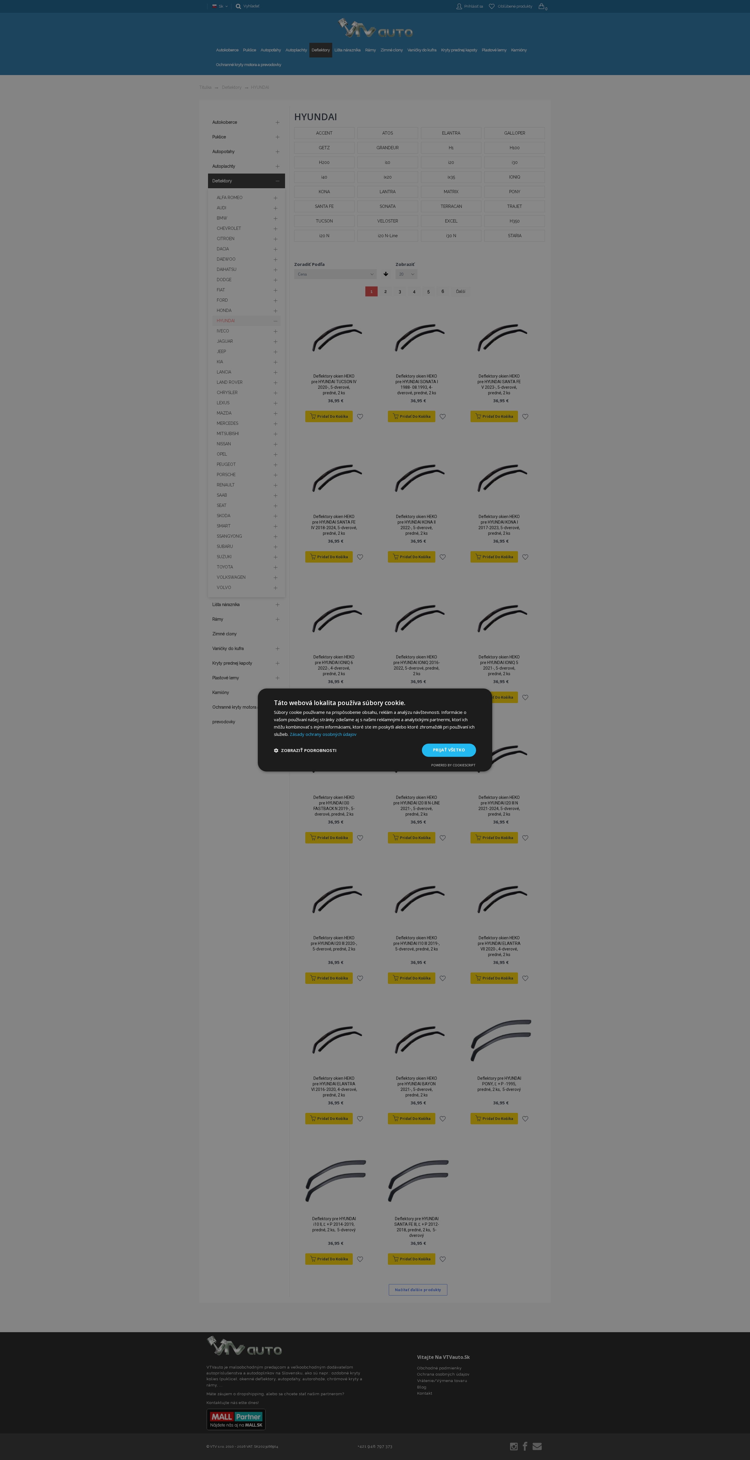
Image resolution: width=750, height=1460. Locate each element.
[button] (305, 750)
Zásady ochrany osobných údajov (323, 734)
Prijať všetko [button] (449, 750)
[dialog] (375, 729)
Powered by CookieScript (453, 765)
